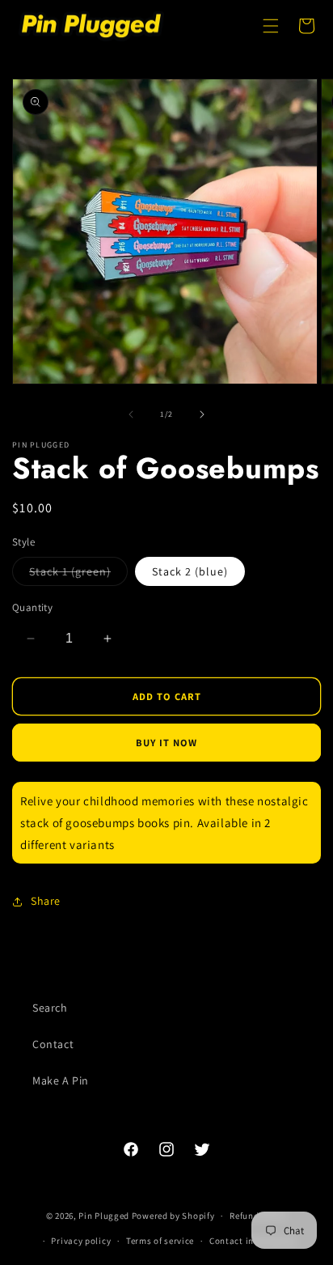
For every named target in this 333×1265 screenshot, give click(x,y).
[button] (271, 26)
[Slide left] (131, 414)
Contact (53, 1044)
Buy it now (166, 742)
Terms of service (160, 1240)
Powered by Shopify (173, 1215)
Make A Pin (60, 1080)
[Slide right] (202, 414)
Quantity (32, 607)
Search (50, 1007)
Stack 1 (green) (78, 574)
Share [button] (46, 901)
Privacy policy (81, 1240)
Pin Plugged (103, 1215)
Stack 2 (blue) (190, 571)
